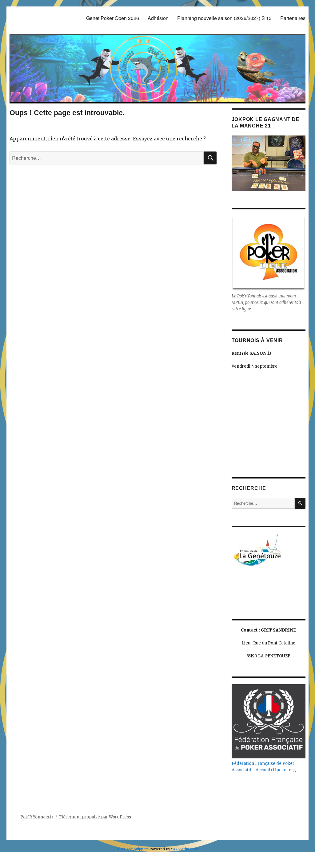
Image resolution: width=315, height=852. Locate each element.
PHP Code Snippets (132, 849)
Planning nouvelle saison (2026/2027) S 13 (224, 18)
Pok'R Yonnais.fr (37, 817)
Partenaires (292, 18)
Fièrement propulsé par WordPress (95, 817)
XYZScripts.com (186, 849)
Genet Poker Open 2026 (112, 18)
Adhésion (158, 18)
